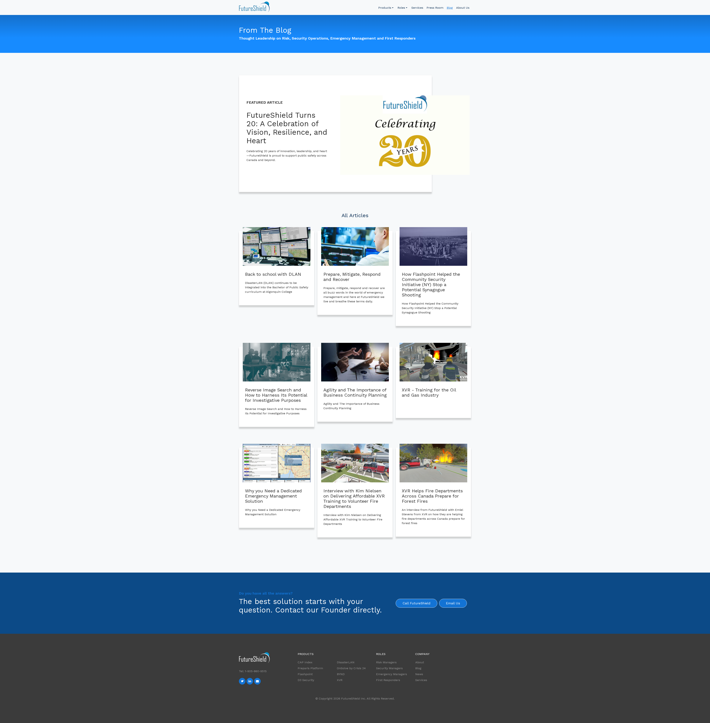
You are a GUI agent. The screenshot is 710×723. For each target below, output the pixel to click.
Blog (450, 7)
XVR (339, 680)
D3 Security (306, 680)
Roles (401, 7)
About (419, 662)
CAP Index (305, 662)
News (419, 674)
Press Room (435, 7)
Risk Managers (386, 662)
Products (384, 7)
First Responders (388, 680)
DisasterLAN (345, 662)
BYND (341, 674)
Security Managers (389, 668)
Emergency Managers (391, 674)
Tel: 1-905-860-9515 (253, 671)
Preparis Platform (310, 668)
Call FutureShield (416, 603)
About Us (462, 7)
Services (417, 7)
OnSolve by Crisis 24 (351, 668)
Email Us (453, 603)
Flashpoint (305, 674)
